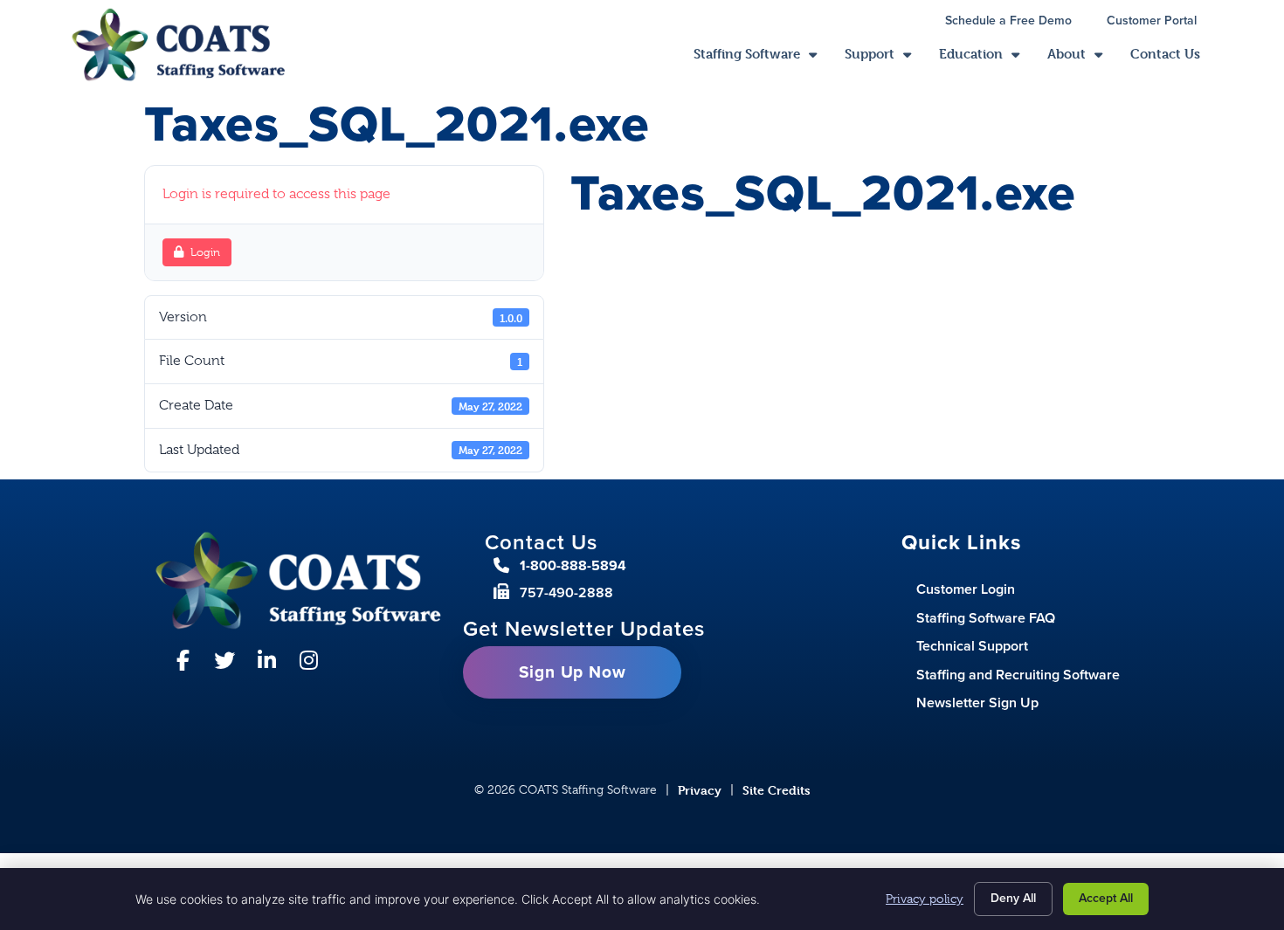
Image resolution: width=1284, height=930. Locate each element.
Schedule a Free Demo (1017, 22)
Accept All (1106, 898)
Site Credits (776, 789)
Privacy (699, 789)
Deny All (1013, 898)
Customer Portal (1160, 22)
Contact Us (1172, 58)
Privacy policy (924, 899)
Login (205, 251)
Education (986, 58)
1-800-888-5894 (573, 565)
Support (885, 58)
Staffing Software (762, 58)
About (1081, 58)
